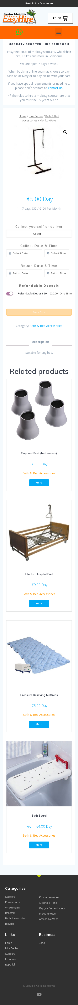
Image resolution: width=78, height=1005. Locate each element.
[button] (58, 32)
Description (40, 342)
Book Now (39, 312)
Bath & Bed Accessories (46, 326)
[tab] (40, 342)
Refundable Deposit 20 (45, 293)
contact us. (55, 88)
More (39, 482)
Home (22, 116)
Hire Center (36, 116)
